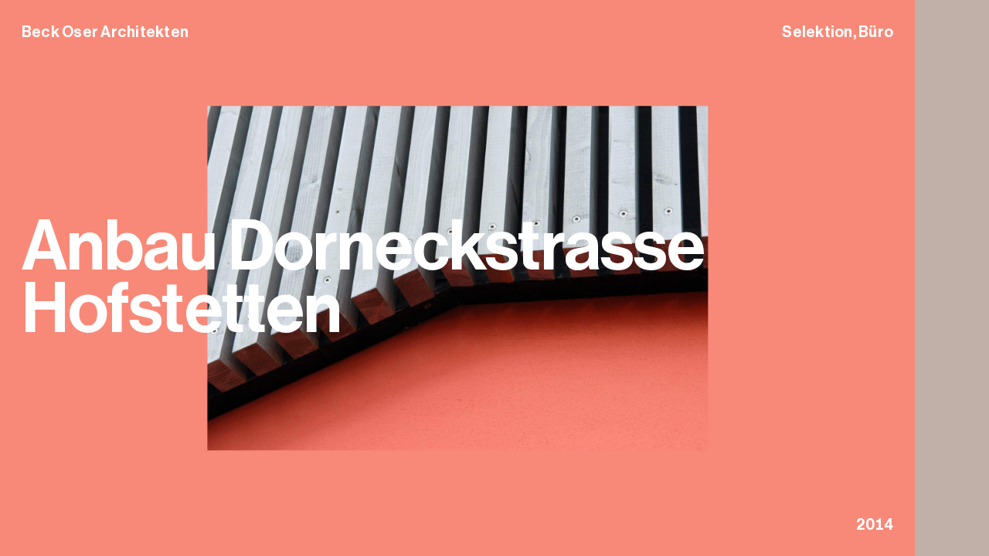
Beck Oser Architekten (105, 31)
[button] (952, 278)
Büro (875, 31)
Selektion (817, 31)
